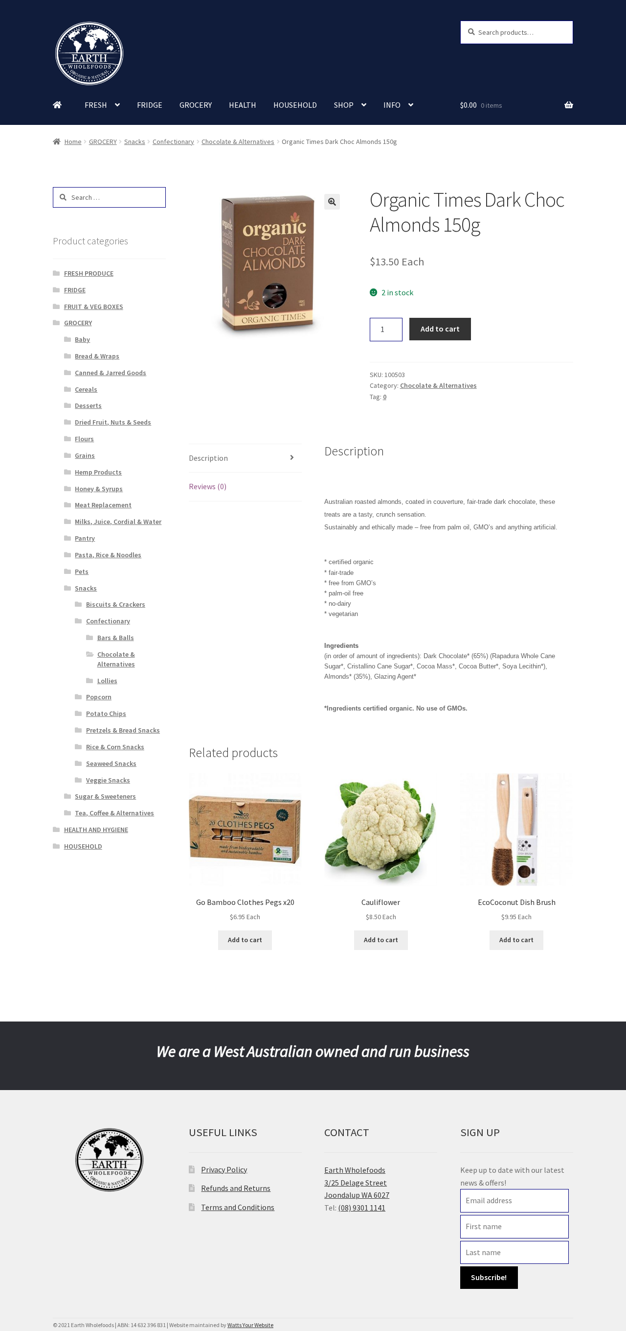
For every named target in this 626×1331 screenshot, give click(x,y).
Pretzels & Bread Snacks (123, 730)
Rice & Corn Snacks (115, 746)
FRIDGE (149, 105)
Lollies (107, 680)
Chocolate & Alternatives (237, 141)
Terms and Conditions (237, 1207)
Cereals (86, 389)
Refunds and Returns (235, 1188)
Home (73, 141)
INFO (392, 105)
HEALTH (242, 105)
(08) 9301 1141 (361, 1207)
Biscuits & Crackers (115, 604)
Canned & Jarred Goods (110, 372)
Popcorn (99, 696)
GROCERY (195, 105)
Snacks (134, 141)
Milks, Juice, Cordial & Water (118, 521)
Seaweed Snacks (111, 763)
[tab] (245, 458)
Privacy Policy (224, 1169)
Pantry (85, 538)
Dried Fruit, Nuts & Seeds (113, 422)
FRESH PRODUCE (88, 273)
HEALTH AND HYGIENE (96, 829)
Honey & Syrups (99, 488)
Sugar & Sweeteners (105, 796)
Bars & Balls (115, 637)
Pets (82, 571)
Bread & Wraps (97, 356)
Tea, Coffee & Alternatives (114, 812)
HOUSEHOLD (295, 105)
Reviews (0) (207, 486)
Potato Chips (106, 713)
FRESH (96, 105)
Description (208, 458)
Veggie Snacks (108, 780)
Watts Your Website (250, 1325)
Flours (84, 438)
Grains (85, 455)
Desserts (88, 405)
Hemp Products (98, 472)
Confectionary (173, 141)
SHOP (344, 105)
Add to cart (440, 328)
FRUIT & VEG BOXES (93, 306)
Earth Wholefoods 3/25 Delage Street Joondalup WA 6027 (356, 1182)
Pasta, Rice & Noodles (108, 554)
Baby (82, 339)
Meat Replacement (103, 504)
